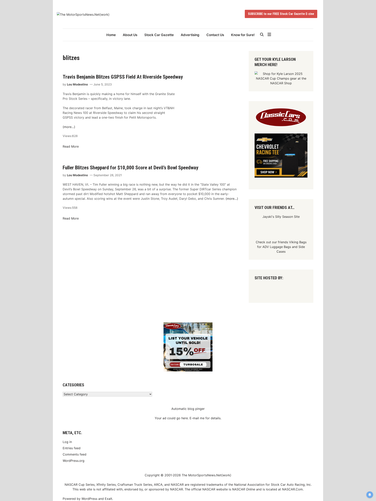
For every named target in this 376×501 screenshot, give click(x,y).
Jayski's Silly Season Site (281, 217)
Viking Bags (297, 242)
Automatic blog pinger (188, 409)
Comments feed (74, 454)
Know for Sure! (243, 35)
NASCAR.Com (292, 489)
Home (111, 35)
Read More (71, 146)
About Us (130, 35)
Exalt (108, 499)
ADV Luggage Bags (276, 247)
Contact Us (215, 35)
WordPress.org (73, 461)
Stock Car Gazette (159, 35)
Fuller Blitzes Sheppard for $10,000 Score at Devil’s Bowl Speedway (130, 168)
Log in (67, 442)
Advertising (190, 35)
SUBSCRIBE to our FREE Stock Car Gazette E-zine (281, 14)
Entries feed (71, 448)
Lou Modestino (77, 84)
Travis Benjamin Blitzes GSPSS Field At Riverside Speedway (123, 77)
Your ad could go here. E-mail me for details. (188, 418)
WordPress (89, 499)
